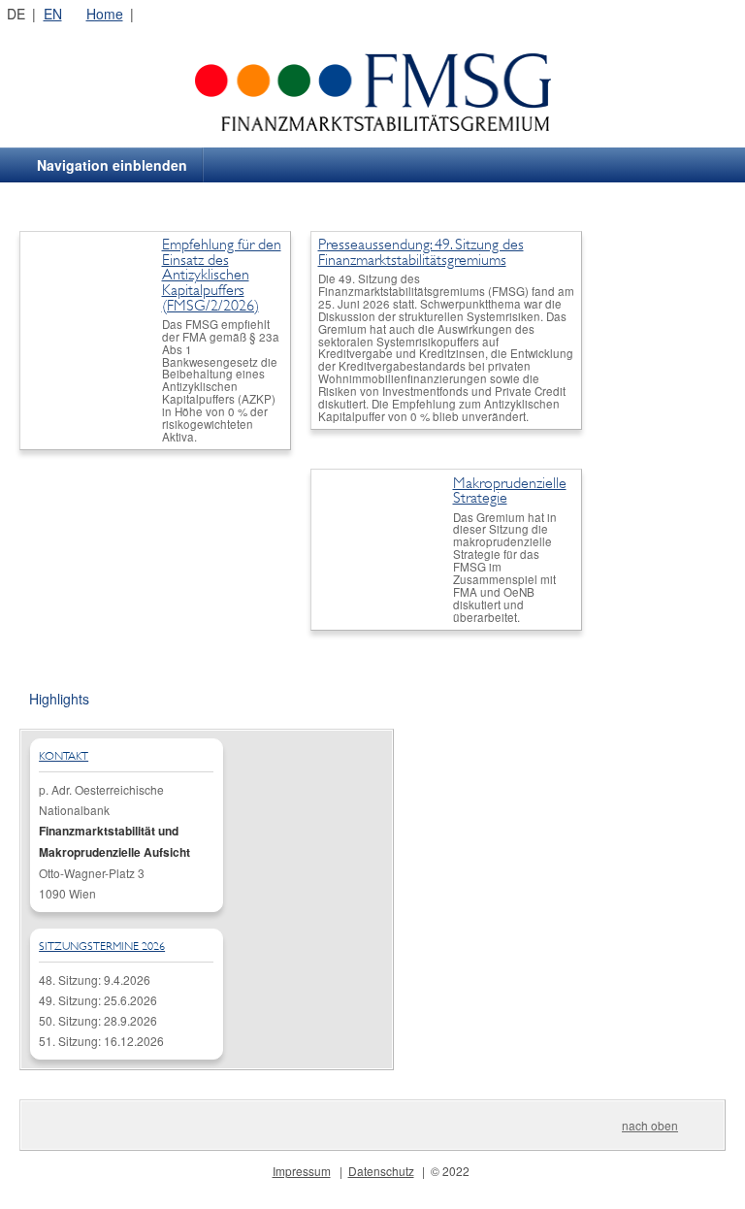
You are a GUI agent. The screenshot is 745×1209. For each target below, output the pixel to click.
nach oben (650, 1125)
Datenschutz (381, 1170)
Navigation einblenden (112, 165)
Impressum (302, 1170)
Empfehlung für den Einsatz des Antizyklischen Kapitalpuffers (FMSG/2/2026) (221, 274)
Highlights (59, 698)
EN (53, 13)
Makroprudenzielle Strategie (510, 490)
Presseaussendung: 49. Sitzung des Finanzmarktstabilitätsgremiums (421, 252)
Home (104, 13)
